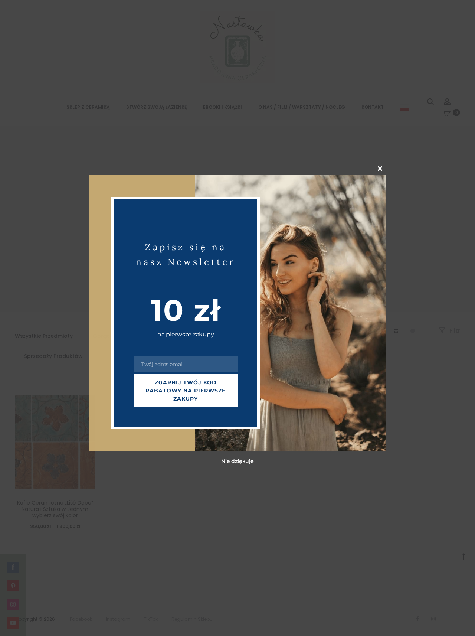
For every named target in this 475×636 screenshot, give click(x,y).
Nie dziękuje (237, 461)
